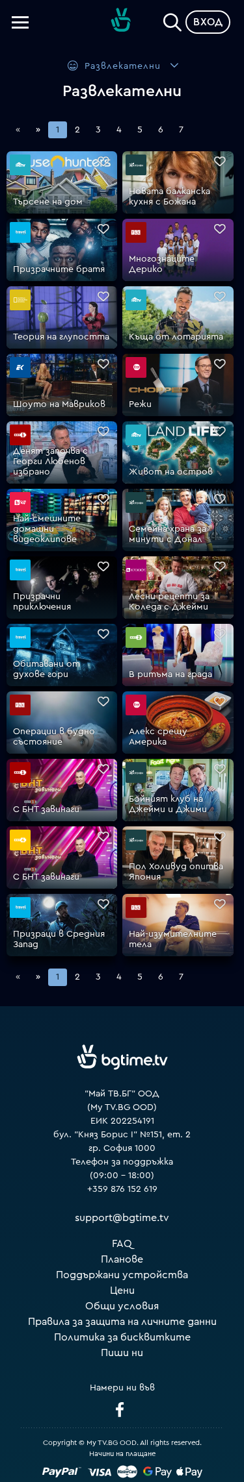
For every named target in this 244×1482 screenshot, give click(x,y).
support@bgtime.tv (122, 1218)
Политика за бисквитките (122, 1337)
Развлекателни (123, 66)
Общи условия (122, 1306)
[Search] (172, 19)
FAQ (122, 1244)
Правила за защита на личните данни (122, 1321)
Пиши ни (122, 1353)
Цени (122, 1290)
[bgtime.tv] (122, 1056)
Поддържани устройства (122, 1275)
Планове (122, 1259)
